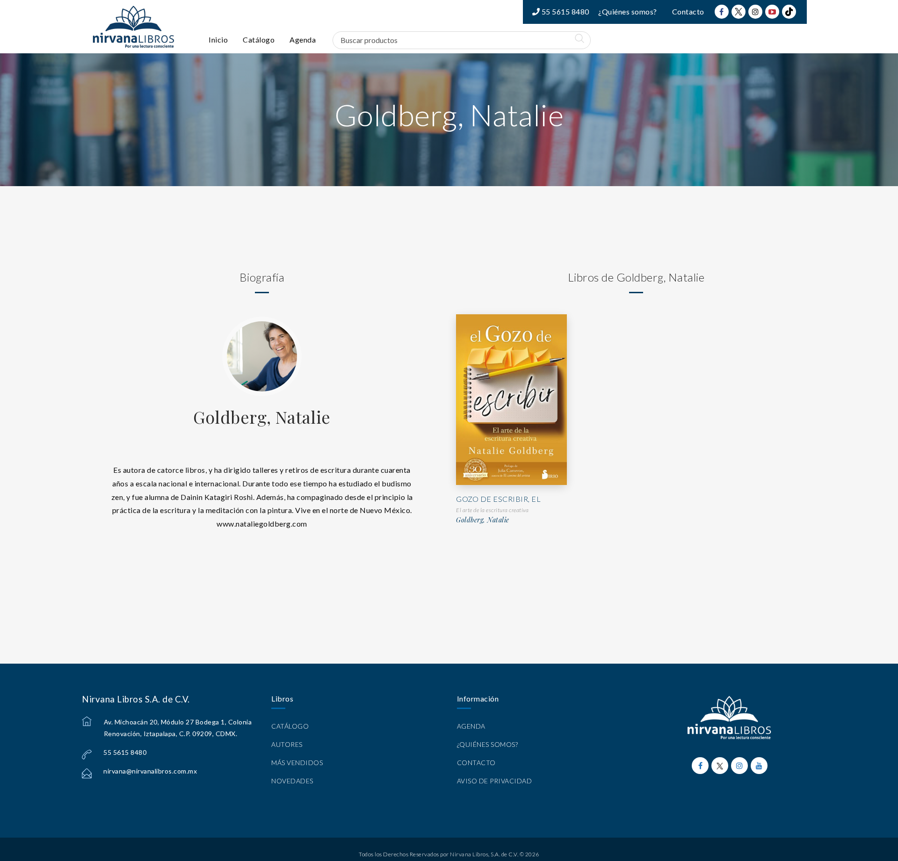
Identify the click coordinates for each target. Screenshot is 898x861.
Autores (287, 744)
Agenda (303, 39)
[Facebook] (722, 12)
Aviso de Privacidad (494, 781)
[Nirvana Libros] (133, 27)
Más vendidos (297, 763)
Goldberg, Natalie (262, 416)
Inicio (218, 39)
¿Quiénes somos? (627, 11)
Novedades (292, 781)
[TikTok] (789, 12)
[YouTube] (772, 12)
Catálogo (259, 39)
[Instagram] (755, 12)
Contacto (688, 11)
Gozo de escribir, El (498, 498)
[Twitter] (738, 12)
